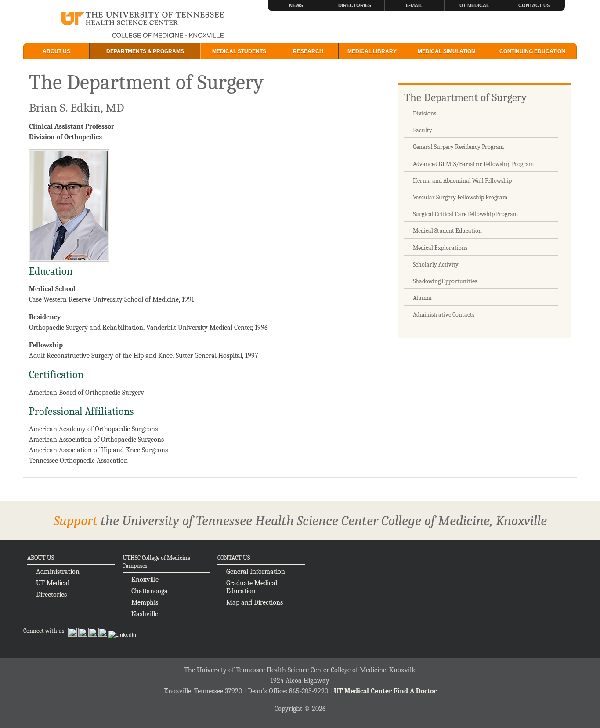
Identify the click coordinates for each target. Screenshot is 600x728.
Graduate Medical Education (251, 587)
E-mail (414, 5)
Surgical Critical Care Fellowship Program (465, 214)
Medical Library (372, 51)
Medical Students (239, 51)
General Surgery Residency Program (458, 147)
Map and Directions (254, 602)
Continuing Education (532, 51)
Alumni (422, 298)
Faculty (422, 130)
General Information (255, 572)
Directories (354, 5)
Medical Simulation (446, 51)
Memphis (144, 602)
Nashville (144, 614)
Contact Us (534, 5)
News (296, 5)
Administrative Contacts (443, 314)
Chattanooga (149, 591)
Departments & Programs (145, 51)
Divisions (424, 113)
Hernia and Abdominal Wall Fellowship (462, 180)
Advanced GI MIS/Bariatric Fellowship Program (473, 164)
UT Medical (474, 5)
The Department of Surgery (465, 97)
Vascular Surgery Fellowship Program (460, 197)
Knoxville (145, 580)
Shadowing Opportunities (445, 281)
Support (76, 520)
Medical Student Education (447, 230)
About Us (56, 51)
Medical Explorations (440, 248)
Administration (58, 572)
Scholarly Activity (436, 264)
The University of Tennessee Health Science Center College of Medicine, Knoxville (143, 25)
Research (308, 51)
